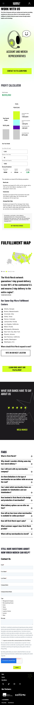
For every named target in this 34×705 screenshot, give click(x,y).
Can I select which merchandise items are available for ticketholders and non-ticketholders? (16, 490)
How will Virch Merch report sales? (13, 521)
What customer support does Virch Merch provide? (16, 527)
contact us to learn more (17, 71)
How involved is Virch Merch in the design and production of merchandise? (16, 499)
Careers (3, 677)
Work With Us (4, 680)
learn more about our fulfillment (17, 369)
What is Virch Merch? (8, 456)
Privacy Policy (4, 702)
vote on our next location (16, 353)
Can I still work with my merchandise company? (14, 470)
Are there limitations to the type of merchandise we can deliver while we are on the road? (17, 479)
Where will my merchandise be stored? (15, 534)
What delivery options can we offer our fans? (15, 507)
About (3, 674)
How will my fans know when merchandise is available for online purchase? (16, 514)
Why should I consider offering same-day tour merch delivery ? (16, 462)
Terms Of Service (11, 702)
